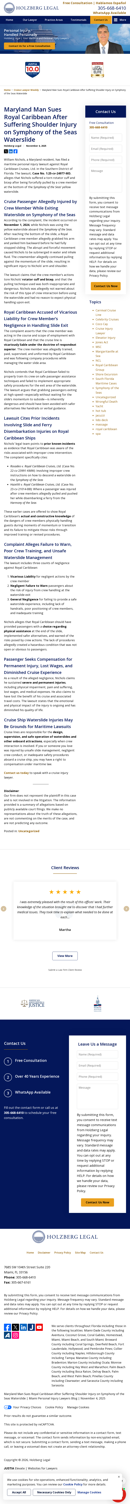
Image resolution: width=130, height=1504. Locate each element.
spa (98, 434)
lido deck (102, 420)
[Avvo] (7, 1335)
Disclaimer (44, 1252)
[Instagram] (15, 1335)
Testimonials (78, 20)
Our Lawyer (30, 20)
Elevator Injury (105, 337)
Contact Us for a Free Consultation (29, 45)
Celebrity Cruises (107, 319)
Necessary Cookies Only (54, 1492)
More (123, 20)
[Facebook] (7, 1327)
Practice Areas (54, 20)
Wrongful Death (106, 401)
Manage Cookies (78, 1407)
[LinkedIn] (23, 1327)
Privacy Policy (62, 1252)
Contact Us (101, 20)
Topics (95, 301)
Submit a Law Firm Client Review (65, 969)
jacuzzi (100, 415)
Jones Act (102, 342)
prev (3, 911)
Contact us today (16, 773)
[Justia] (31, 1327)
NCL (98, 360)
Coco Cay (102, 324)
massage (102, 424)
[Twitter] (15, 1327)
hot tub (101, 411)
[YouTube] (39, 1327)
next (126, 911)
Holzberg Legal (39, 1460)
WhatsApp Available (109, 13)
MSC (98, 347)
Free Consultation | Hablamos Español (94, 3)
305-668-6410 (112, 8)
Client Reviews (65, 867)
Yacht (99, 406)
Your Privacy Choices (27, 1407)
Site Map (80, 1252)
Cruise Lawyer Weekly (26, 89)
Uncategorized (28, 831)
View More (65, 956)
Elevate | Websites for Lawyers (30, 1468)
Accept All (19, 1492)
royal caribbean (106, 429)
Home (9, 20)
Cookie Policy (54, 1407)
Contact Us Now (105, 286)
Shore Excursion (106, 374)
